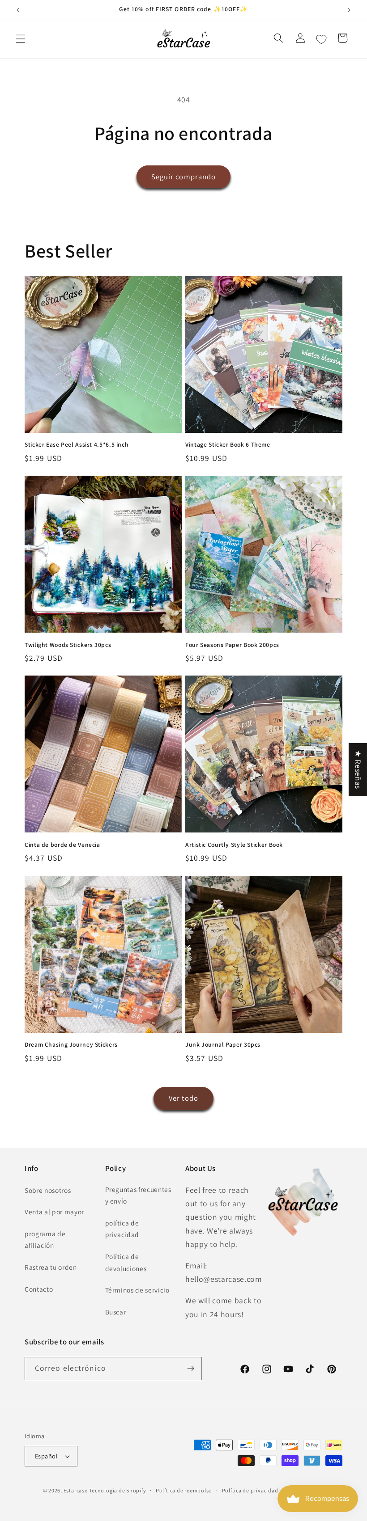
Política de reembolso (184, 1490)
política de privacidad (122, 1228)
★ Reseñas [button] (358, 769)
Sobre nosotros (48, 1190)
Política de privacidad (250, 1490)
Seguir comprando (183, 177)
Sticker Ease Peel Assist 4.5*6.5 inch (76, 444)
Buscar (115, 1311)
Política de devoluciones (126, 1262)
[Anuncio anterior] (18, 10)
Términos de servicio (137, 1289)
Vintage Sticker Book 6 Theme (227, 444)
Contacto (39, 1288)
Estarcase (76, 1490)
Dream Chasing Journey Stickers (71, 1044)
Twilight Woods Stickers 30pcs (68, 645)
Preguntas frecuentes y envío (138, 1195)
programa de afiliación (45, 1239)
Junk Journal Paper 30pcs (222, 1044)
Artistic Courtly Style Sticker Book (234, 845)
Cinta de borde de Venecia (62, 845)
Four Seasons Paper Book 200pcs (232, 645)
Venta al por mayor (54, 1211)
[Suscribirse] (190, 1368)
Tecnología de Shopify (117, 1490)
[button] (20, 39)
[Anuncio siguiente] (348, 10)
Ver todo (183, 1098)
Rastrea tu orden (51, 1267)
